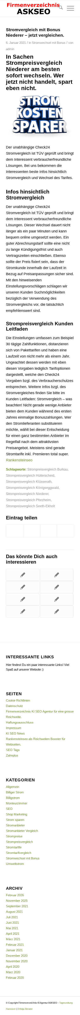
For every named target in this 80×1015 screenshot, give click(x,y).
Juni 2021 (12, 922)
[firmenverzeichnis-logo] (33, 8)
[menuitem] (59, 8)
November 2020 (16, 961)
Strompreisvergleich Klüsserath (28, 481)
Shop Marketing (16, 814)
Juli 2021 (12, 917)
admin (10, 49)
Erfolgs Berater (25, 1009)
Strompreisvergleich (19, 841)
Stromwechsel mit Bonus (48, 42)
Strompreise (14, 836)
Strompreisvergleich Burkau (47, 469)
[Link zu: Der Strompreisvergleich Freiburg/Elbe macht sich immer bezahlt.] (22, 599)
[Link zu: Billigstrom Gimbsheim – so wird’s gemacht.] (22, 587)
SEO (9, 808)
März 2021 (13, 939)
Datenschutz (14, 706)
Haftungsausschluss (19, 722)
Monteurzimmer (16, 803)
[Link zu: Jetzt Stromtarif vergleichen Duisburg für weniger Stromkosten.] (22, 575)
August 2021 (14, 911)
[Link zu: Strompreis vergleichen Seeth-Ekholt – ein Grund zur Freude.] (56, 599)
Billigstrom (13, 797)
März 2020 (13, 972)
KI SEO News (15, 733)
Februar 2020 (15, 977)
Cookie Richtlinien (18, 700)
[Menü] (68, 8)
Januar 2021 (14, 950)
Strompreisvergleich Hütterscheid (30, 475)
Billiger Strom (15, 792)
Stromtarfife (14, 847)
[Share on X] (48, 531)
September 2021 (17, 906)
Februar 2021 (15, 944)
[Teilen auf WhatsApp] (65, 531)
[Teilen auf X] (31, 531)
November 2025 (16, 900)
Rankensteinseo (19, 460)
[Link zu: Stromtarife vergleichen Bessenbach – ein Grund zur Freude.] (56, 587)
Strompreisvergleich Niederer (27, 494)
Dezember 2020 (16, 955)
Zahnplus (12, 755)
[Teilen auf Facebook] (14, 531)
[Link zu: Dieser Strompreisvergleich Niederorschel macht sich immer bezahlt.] (56, 611)
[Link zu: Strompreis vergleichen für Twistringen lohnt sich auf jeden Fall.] (22, 611)
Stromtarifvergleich (18, 852)
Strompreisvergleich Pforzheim (28, 500)
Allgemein (12, 786)
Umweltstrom (15, 863)
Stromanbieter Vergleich (22, 830)
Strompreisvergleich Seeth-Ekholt (30, 506)
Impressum (13, 728)
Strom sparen (15, 819)
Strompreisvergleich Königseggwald (32, 487)
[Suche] (59, 8)
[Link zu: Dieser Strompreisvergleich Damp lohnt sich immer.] (56, 575)
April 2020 (12, 966)
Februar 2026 (15, 895)
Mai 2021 (12, 928)
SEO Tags (13, 750)
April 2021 (12, 933)
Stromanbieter (15, 825)
